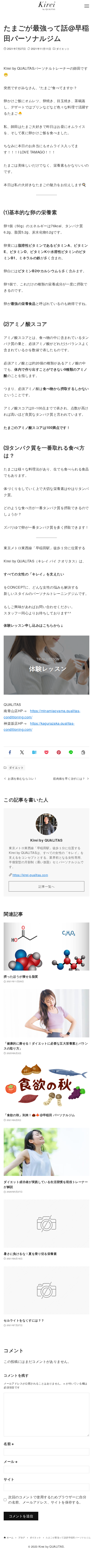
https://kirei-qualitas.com (30, 875)
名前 (9, 1443)
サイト (9, 1479)
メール (10, 1461)
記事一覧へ (46, 886)
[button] (10, 752)
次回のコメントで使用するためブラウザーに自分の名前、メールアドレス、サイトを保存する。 (47, 1499)
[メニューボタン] (86, 6)
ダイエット (62, 48)
